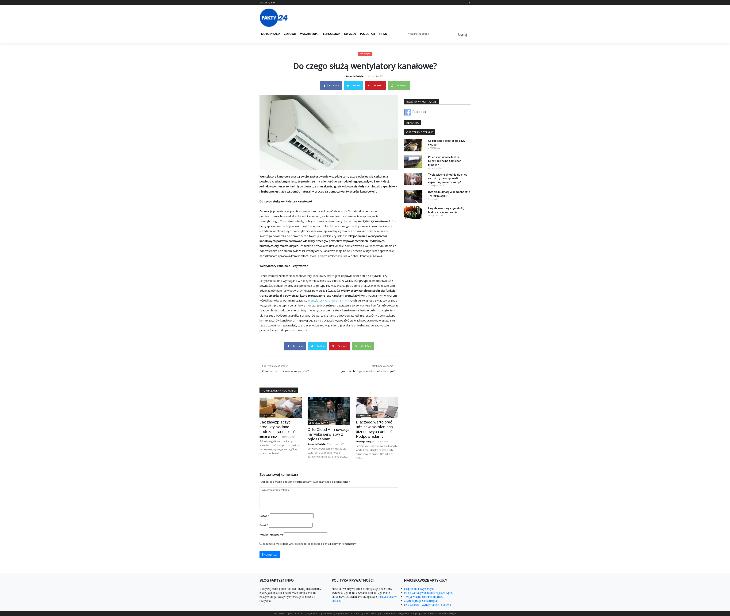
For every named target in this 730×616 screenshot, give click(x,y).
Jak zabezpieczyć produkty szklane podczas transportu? (277, 427)
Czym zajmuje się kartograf (421, 600)
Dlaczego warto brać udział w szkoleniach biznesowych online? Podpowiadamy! (374, 429)
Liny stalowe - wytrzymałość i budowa (427, 604)
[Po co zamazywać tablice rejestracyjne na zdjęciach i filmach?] (413, 161)
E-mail (263, 525)
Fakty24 (452, 613)
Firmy (383, 34)
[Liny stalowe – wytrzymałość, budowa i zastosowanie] (413, 212)
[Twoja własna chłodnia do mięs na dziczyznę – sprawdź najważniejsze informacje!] (413, 179)
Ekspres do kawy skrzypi (419, 589)
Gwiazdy (350, 34)
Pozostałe (367, 34)
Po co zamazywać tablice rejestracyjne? (428, 593)
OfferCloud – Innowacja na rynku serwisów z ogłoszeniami (328, 434)
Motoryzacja (270, 34)
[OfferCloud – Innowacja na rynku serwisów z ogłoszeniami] (329, 411)
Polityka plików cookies (422, 613)
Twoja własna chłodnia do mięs (423, 596)
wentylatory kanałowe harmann (328, 300)
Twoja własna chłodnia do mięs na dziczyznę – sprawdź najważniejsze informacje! (447, 178)
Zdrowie (290, 34)
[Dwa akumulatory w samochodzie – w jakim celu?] (413, 196)
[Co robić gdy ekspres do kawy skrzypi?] (413, 145)
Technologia (330, 34)
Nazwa (264, 515)
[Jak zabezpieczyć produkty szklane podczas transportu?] (280, 407)
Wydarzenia (308, 34)
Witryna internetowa (271, 534)
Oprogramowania (318, 423)
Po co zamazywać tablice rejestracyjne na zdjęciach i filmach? (445, 161)
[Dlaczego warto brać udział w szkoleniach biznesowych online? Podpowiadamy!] (377, 407)
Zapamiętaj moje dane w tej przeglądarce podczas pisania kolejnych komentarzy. (309, 543)
